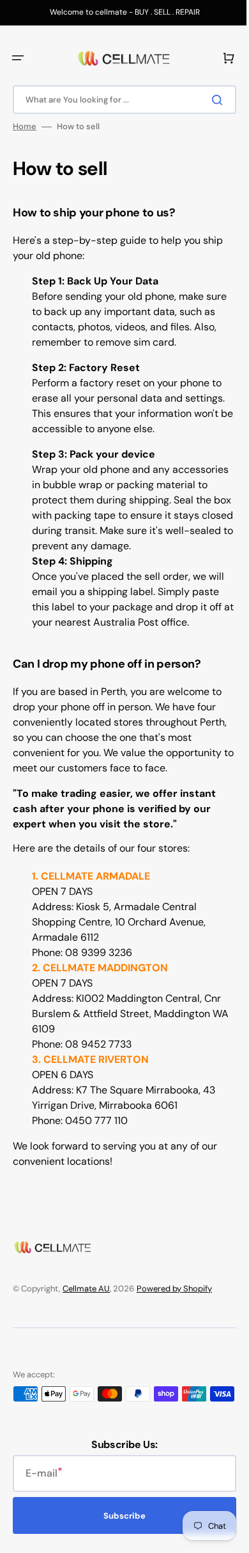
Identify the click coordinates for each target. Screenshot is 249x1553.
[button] (18, 58)
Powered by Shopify (174, 1288)
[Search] (210, 100)
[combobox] (120, 99)
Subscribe (120, 1529)
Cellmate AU (86, 1288)
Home (24, 127)
